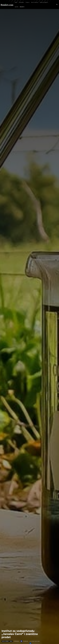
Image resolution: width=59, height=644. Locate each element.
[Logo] (7, 4)
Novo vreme (5, 641)
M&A (11, 641)
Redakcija (25, 641)
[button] (56, 4)
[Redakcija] (21, 641)
